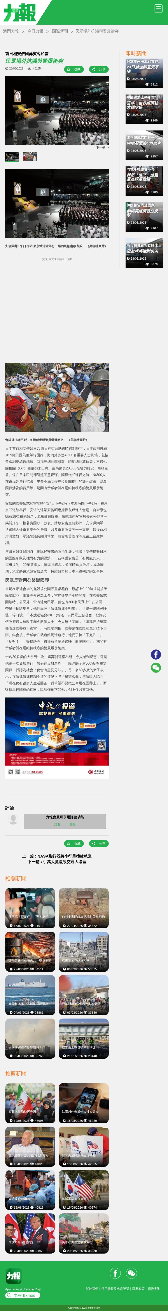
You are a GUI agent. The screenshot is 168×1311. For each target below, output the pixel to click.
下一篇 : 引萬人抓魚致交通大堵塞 (57, 862)
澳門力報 (11, 31)
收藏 (77, 69)
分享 (102, 69)
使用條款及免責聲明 (115, 1288)
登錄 (73, 824)
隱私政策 (138, 1288)
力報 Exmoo (24, 1295)
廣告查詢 (154, 1288)
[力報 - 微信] (155, 667)
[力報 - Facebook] (155, 654)
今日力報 (35, 31)
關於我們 (92, 1288)
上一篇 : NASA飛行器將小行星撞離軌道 (57, 856)
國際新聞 (60, 31)
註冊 (57, 824)
